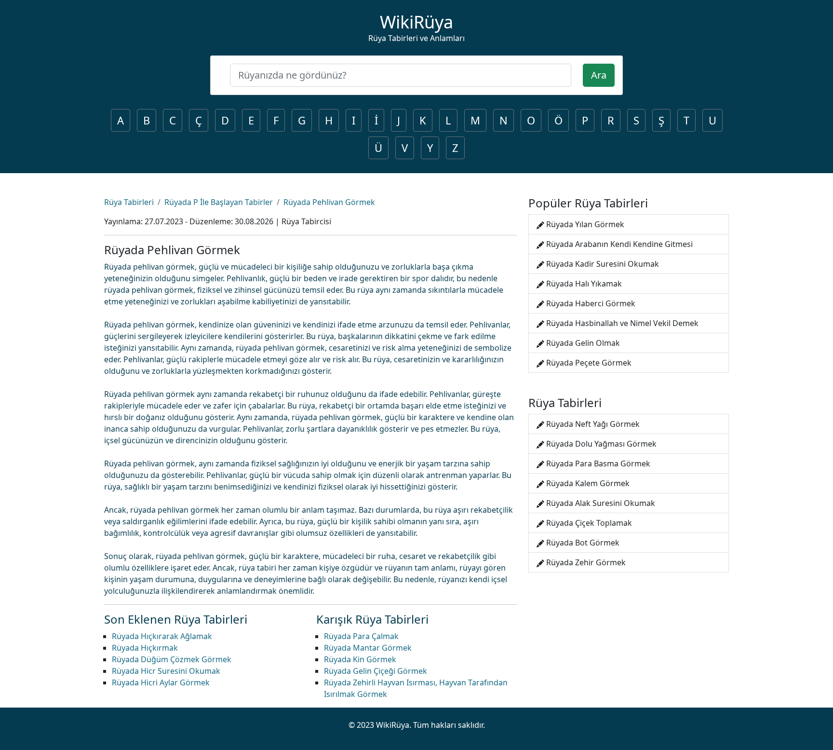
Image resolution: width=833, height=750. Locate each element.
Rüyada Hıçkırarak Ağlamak (162, 636)
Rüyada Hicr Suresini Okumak (166, 671)
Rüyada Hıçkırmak (145, 647)
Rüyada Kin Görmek (360, 659)
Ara (598, 75)
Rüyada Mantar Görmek (368, 647)
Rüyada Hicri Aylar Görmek (161, 682)
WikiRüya (416, 22)
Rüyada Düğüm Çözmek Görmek (171, 659)
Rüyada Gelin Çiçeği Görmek (375, 671)
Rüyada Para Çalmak (361, 636)
